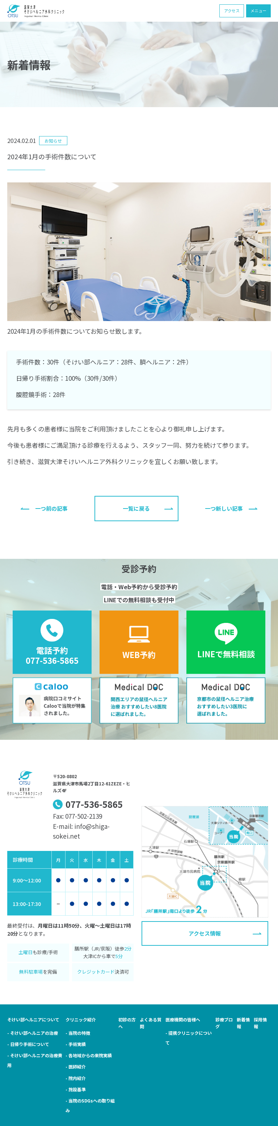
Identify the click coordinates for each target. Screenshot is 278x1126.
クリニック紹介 (81, 1019)
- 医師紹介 (76, 1066)
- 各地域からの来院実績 (89, 1055)
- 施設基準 (76, 1089)
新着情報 (243, 1022)
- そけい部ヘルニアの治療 (32, 1033)
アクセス (232, 10)
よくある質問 (150, 1022)
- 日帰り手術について (28, 1044)
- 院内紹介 (76, 1078)
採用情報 (260, 1022)
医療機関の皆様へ (182, 1019)
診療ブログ (224, 1022)
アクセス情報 (205, 933)
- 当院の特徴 (78, 1033)
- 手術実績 (76, 1044)
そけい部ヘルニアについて (33, 1019)
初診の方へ (127, 1022)
